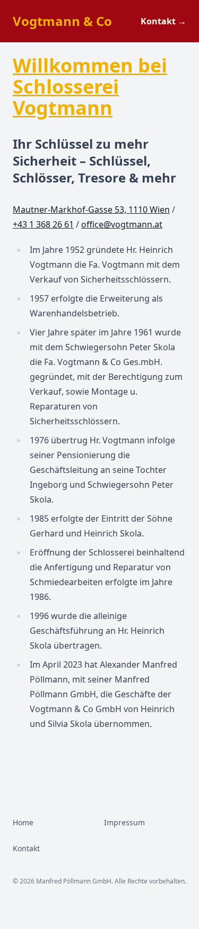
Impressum (124, 822)
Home (23, 822)
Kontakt (163, 21)
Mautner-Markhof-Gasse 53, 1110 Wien (91, 209)
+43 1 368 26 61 (43, 224)
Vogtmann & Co (62, 21)
